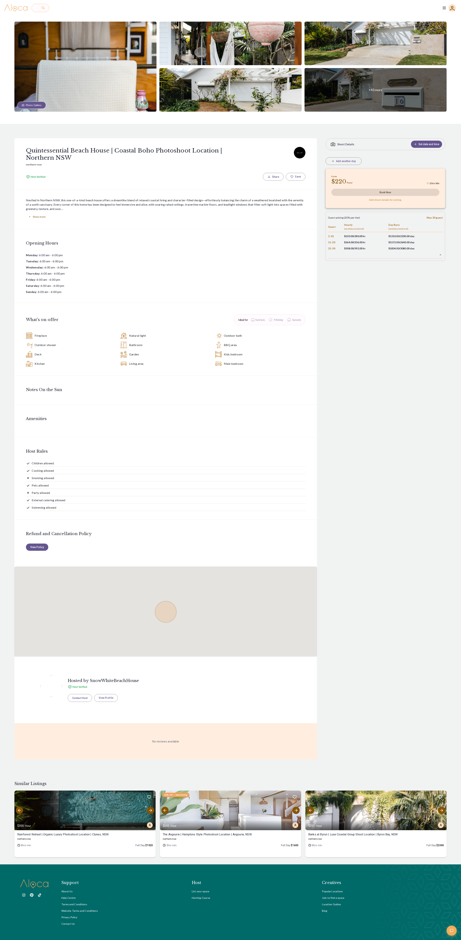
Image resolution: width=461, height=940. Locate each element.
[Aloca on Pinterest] (31, 895)
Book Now (385, 192)
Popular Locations (332, 891)
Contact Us (68, 923)
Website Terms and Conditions (79, 910)
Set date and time (429, 144)
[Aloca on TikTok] (39, 895)
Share (275, 176)
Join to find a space (333, 897)
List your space (200, 891)
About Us (67, 891)
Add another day (346, 161)
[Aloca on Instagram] (23, 895)
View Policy (37, 547)
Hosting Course (201, 897)
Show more (39, 216)
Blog (324, 910)
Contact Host (80, 698)
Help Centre (68, 897)
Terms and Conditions (74, 904)
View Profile (106, 697)
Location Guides (331, 904)
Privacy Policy (69, 917)
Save (298, 176)
